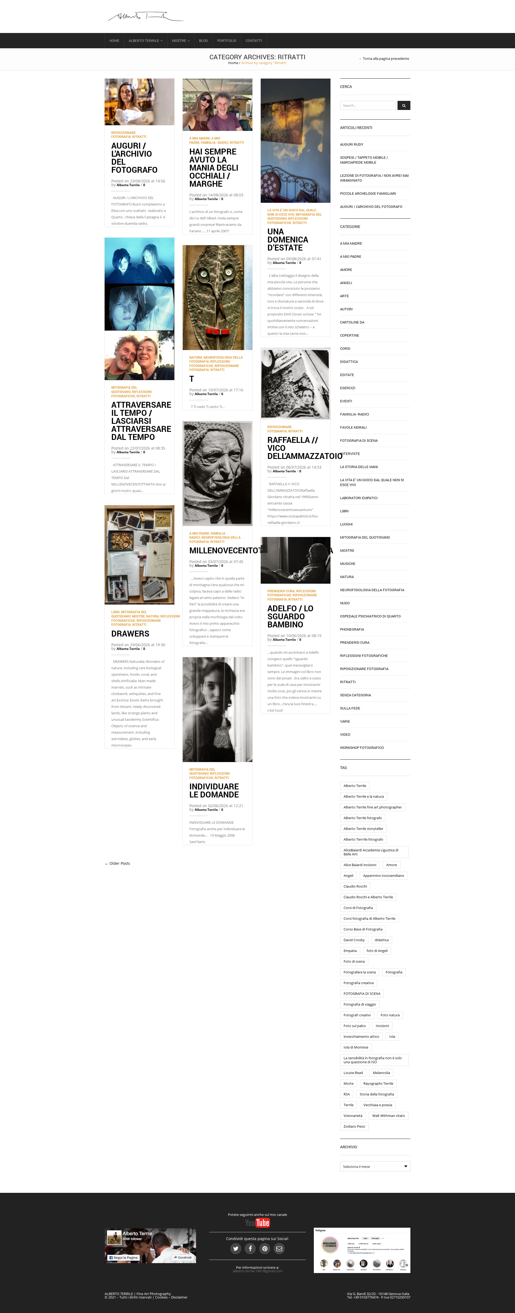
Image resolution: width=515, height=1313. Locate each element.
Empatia (350, 950)
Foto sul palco (355, 1025)
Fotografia (394, 972)
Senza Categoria (355, 695)
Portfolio (226, 40)
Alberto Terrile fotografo (363, 817)
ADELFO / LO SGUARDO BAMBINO (290, 616)
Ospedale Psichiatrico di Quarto (370, 616)
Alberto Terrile (144, 40)
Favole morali (353, 427)
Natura (195, 357)
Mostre (179, 40)
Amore (346, 269)
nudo (345, 603)
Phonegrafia (352, 629)
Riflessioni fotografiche (287, 220)
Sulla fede (350, 708)
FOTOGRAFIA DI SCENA (362, 993)
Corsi (345, 348)
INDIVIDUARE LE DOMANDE (215, 790)
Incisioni (382, 1025)
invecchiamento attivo (361, 1036)
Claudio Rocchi (355, 886)
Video (345, 734)
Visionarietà (353, 1115)
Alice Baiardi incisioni (360, 864)
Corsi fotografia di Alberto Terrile (369, 918)
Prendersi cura (281, 591)
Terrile (349, 1104)
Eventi (346, 401)
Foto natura (390, 1015)
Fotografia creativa (359, 982)
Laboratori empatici (359, 497)
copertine (349, 335)
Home (114, 40)
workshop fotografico (362, 747)
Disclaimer (179, 1297)
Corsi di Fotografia (358, 907)
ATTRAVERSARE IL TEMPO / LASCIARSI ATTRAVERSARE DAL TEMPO (141, 420)
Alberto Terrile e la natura (364, 796)
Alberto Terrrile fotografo (363, 839)
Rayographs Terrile (378, 1083)
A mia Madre (199, 138)
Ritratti (139, 136)
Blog (203, 40)
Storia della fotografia (377, 1094)
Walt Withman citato (388, 1115)
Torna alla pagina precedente (386, 58)
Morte (349, 1083)
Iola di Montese (356, 1047)
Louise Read (353, 1072)
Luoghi (346, 524)
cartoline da (352, 322)
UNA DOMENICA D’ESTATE (287, 239)
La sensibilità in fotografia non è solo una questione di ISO (373, 1059)
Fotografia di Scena (359, 440)
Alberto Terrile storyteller (363, 828)
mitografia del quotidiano (124, 389)
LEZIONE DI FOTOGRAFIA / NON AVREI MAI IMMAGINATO (374, 178)
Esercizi (347, 387)
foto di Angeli (377, 950)
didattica (382, 939)
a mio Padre (199, 533)
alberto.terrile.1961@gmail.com (257, 1270)
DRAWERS (130, 633)
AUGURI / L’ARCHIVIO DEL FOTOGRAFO (134, 157)
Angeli (346, 282)
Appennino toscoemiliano (383, 875)
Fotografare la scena (360, 972)
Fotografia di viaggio (360, 1004)
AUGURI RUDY (351, 144)
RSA (347, 1094)
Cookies (161, 1297)
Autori (346, 309)
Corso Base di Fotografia (363, 929)
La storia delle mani (359, 466)
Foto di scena (354, 961)
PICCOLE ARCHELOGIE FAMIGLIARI (368, 193)
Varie (345, 721)
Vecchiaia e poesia (377, 1104)
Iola (392, 1036)
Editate (347, 374)
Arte (344, 295)
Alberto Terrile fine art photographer (373, 807)
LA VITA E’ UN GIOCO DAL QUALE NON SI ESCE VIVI (291, 212)
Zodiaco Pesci (354, 1126)
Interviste (350, 453)
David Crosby (354, 939)
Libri (115, 612)
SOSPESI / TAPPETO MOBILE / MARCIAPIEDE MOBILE (364, 160)
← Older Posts (117, 863)
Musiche (347, 563)
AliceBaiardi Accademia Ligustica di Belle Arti (371, 852)
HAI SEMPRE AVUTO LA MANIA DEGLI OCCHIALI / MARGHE (213, 167)
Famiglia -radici (215, 142)
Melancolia (381, 1072)
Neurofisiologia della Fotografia (372, 589)
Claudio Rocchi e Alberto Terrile (368, 897)
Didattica (349, 361)
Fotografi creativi (357, 1015)
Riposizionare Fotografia (123, 134)
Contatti (254, 40)
